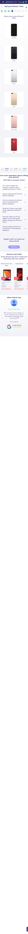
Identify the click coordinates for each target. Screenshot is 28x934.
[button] (12, 2)
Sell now (14, 247)
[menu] (3, 2)
